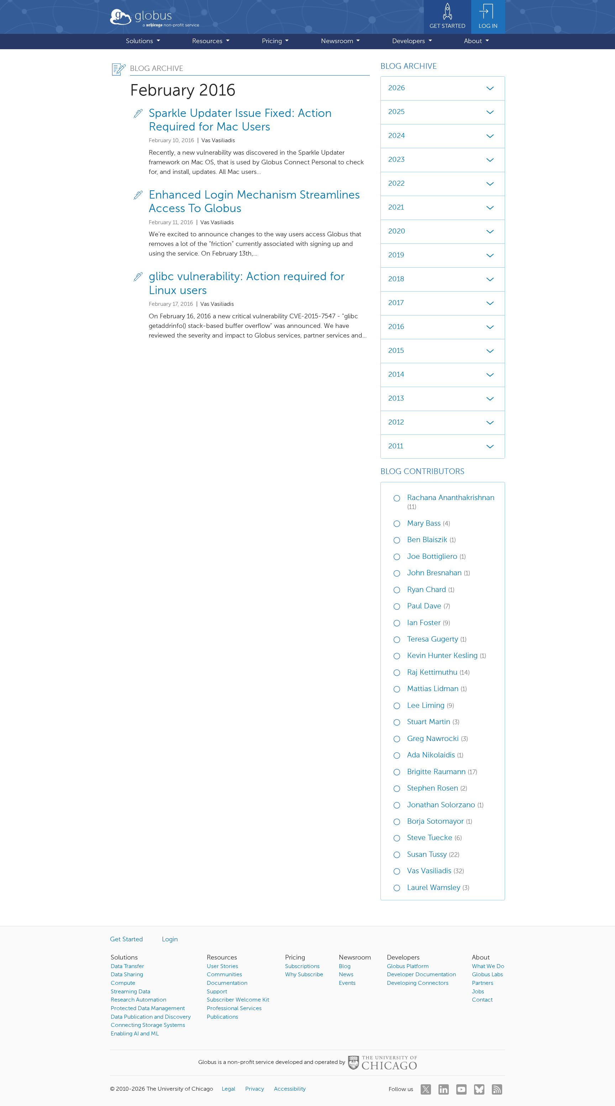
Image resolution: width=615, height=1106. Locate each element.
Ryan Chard (430, 590)
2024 (396, 136)
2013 (396, 398)
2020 (396, 231)
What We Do (488, 966)
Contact (482, 1000)
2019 (396, 255)
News (346, 975)
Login (170, 939)
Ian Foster (428, 623)
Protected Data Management (148, 1009)
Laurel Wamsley (438, 888)
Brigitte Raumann (442, 772)
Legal (228, 1089)
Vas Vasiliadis (435, 871)
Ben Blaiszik (431, 540)
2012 (396, 422)
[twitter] (426, 1089)
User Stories (222, 966)
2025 (396, 112)
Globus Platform (408, 966)
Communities (224, 975)
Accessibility (290, 1089)
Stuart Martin (433, 722)
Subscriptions (302, 966)
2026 (396, 88)
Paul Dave (428, 606)
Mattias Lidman (437, 689)
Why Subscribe (304, 975)
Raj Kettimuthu (438, 673)
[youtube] (461, 1089)
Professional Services (234, 1009)
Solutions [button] (140, 41)
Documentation (227, 983)
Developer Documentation (421, 975)
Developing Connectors (417, 983)
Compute (123, 983)
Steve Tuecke (434, 838)
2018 (396, 279)
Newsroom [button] (338, 41)
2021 (396, 207)
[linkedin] (444, 1089)
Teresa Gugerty (437, 639)
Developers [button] (409, 41)
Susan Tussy (433, 855)
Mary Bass (428, 524)
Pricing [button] (273, 41)
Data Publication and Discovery (151, 1017)
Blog (345, 966)
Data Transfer (127, 966)
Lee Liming (430, 706)
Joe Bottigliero (436, 557)
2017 (396, 303)
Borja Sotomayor (439, 821)
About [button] (474, 41)
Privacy (254, 1089)
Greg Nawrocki (437, 739)
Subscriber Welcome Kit (238, 1000)
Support (217, 992)
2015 (396, 351)
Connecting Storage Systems (148, 1025)
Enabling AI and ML (135, 1034)
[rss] (497, 1089)
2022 (396, 183)
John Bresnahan (438, 573)
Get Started (126, 939)
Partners (482, 983)
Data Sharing (127, 975)
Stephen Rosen (437, 788)
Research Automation (138, 1000)
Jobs (478, 992)
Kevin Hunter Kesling (446, 656)
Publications (222, 1017)
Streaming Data (130, 992)
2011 (395, 446)
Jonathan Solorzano (445, 805)
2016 (396, 327)
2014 (396, 375)
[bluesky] (479, 1089)
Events (347, 983)
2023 (396, 160)
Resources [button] (208, 41)
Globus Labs (487, 975)
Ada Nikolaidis (435, 755)
